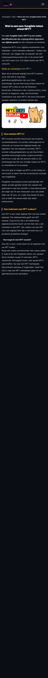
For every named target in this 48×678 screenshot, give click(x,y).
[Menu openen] (43, 4)
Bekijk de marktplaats (11, 68)
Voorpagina (6, 17)
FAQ (13, 17)
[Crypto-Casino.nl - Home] (7, 4)
